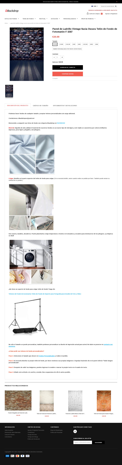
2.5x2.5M (85, 44)
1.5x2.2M (68, 44)
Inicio (6, 23)
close (116, 1)
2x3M (79, 44)
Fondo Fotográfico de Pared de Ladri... (18, 413)
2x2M (74, 44)
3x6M (96, 44)
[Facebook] (75, 431)
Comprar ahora (67, 74)
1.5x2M (61, 44)
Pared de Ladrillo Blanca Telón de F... (75, 413)
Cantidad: (55, 54)
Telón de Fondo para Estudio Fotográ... (104, 413)
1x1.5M (55, 44)
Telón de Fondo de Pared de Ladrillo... (47, 413)
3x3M (91, 44)
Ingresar (107, 13)
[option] (27, 54)
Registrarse (114, 13)
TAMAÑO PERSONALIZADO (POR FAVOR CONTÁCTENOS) (67, 49)
